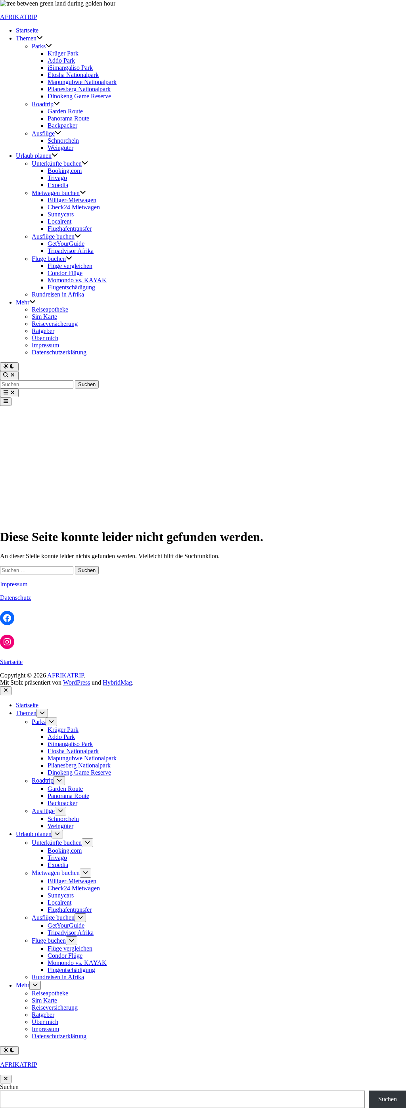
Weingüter (60, 147)
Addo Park (61, 60)
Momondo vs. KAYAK (77, 280)
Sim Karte (44, 316)
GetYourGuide (66, 243)
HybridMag (117, 682)
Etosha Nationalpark (73, 74)
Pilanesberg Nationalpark (79, 89)
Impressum (45, 345)
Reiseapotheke (50, 309)
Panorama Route (68, 118)
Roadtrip (43, 104)
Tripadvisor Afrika (71, 250)
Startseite (27, 30)
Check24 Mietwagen (74, 207)
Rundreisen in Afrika (58, 294)
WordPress (76, 682)
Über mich (45, 338)
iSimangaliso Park (70, 67)
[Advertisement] (203, 465)
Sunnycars (61, 214)
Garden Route (65, 111)
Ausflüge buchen (53, 236)
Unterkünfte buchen (57, 163)
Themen (26, 38)
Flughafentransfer (70, 228)
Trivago (57, 177)
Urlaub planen (34, 155)
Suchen (9, 1086)
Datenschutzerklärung (59, 352)
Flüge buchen (49, 258)
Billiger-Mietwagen (72, 200)
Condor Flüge (65, 273)
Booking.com (65, 170)
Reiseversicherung (55, 323)
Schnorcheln (63, 140)
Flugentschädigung (71, 287)
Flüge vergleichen (70, 265)
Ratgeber (43, 330)
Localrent (59, 221)
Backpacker (62, 125)
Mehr (22, 302)
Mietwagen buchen (56, 192)
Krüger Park (63, 53)
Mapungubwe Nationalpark (82, 81)
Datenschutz (15, 597)
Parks (39, 46)
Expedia (58, 185)
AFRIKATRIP (18, 16)
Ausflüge (43, 133)
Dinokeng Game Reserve (79, 96)
